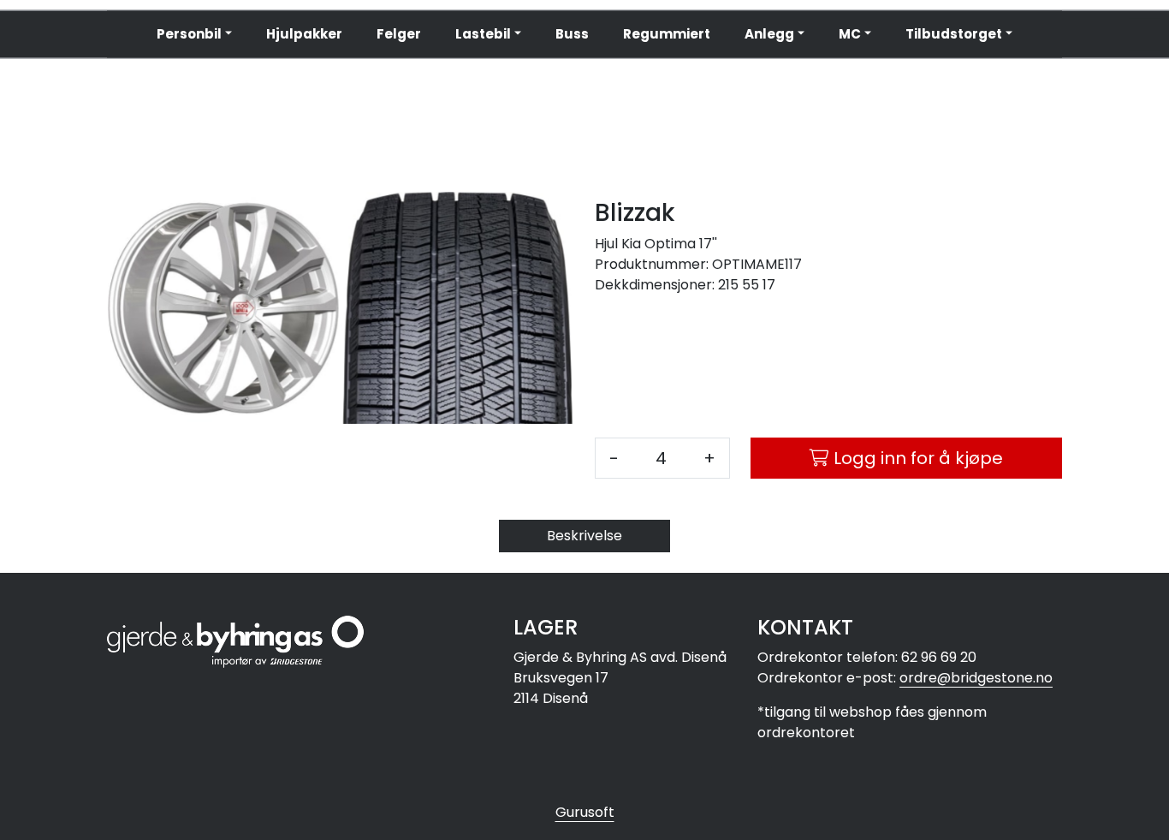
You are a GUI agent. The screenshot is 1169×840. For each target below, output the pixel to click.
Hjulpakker (304, 34)
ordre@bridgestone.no (976, 678)
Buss (572, 34)
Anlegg (769, 34)
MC (850, 34)
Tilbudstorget (953, 34)
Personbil (189, 34)
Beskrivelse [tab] (584, 535)
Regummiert (666, 34)
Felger (399, 34)
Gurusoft (584, 812)
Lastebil (483, 34)
